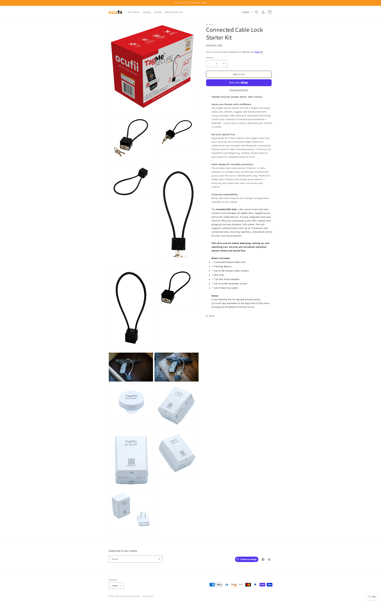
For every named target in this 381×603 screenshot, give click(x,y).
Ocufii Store (119, 596)
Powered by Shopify (132, 596)
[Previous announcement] (109, 3)
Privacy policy (148, 596)
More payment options (239, 90)
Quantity (210, 57)
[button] (256, 12)
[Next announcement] (271, 3)
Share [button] (212, 315)
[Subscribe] (159, 559)
